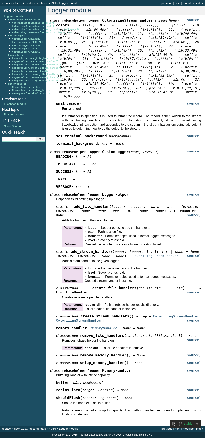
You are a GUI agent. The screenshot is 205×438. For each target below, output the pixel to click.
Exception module (15, 103)
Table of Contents (17, 10)
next (177, 3)
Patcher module (14, 114)
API (53, 3)
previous (166, 3)
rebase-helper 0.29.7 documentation (25, 3)
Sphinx (142, 434)
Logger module (68, 3)
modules (188, 3)
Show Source (12, 126)
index (199, 3)
